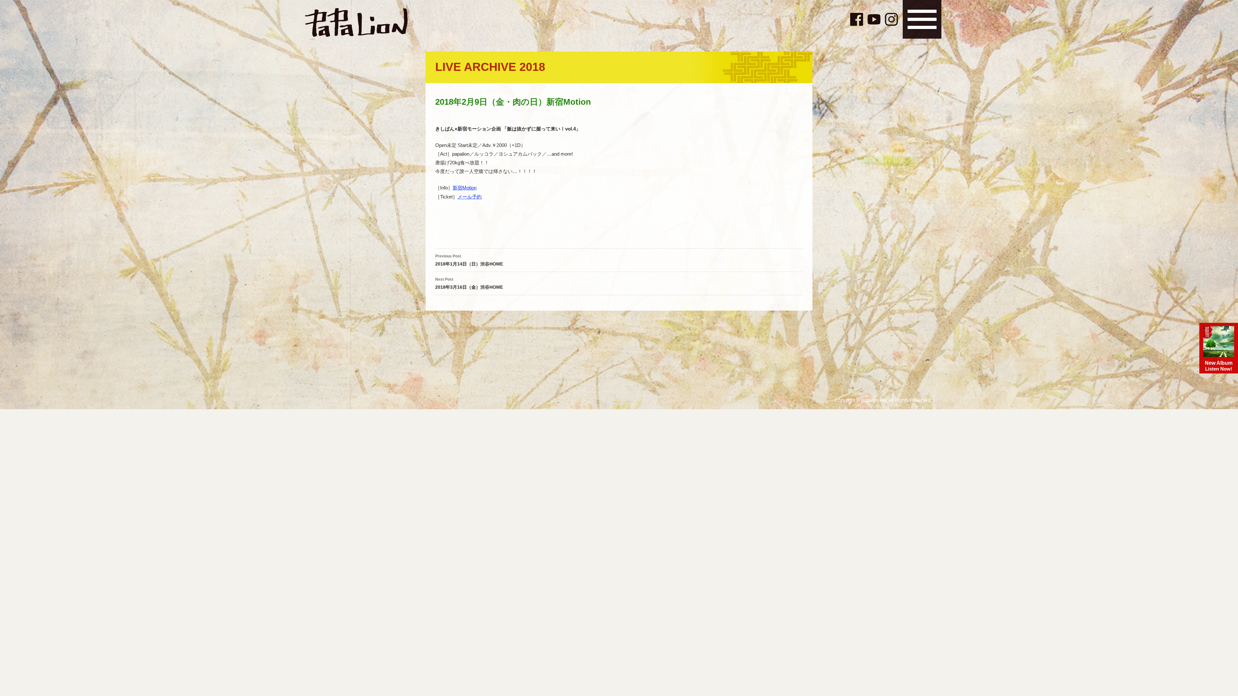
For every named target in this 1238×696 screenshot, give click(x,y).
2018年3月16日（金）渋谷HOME (469, 283)
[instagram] (891, 19)
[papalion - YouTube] (874, 19)
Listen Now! (1219, 366)
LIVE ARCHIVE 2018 (490, 66)
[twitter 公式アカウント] (841, 18)
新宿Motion (465, 187)
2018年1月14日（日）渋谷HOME (469, 260)
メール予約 (469, 196)
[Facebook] (857, 19)
